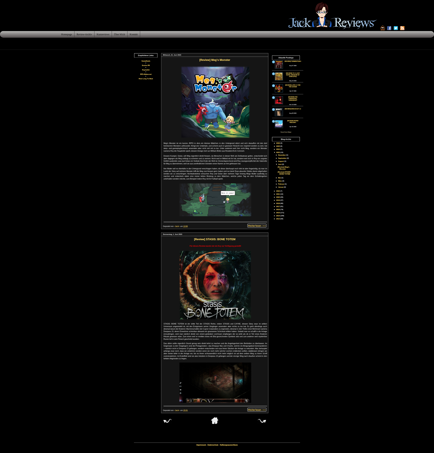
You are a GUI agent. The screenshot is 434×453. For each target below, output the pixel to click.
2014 (278, 216)
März (280, 181)
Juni (280, 164)
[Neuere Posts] (167, 423)
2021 (278, 194)
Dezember (282, 155)
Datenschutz (213, 445)
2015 (278, 213)
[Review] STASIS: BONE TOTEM (214, 239)
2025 (278, 146)
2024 (278, 149)
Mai (279, 178)
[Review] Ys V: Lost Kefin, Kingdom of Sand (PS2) (293, 74)
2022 (278, 191)
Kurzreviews (103, 34)
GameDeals (146, 61)
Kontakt (134, 34)
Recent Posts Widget (286, 132)
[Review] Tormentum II (293, 61)
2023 (278, 152)
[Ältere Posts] (262, 423)
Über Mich (119, 34)
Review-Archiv (84, 34)
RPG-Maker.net (146, 74)
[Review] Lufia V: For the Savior (292, 85)
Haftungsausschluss (229, 445)
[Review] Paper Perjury (292, 121)
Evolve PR (146, 65)
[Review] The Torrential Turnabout (292, 98)
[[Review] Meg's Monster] (257, 225)
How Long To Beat (146, 79)
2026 (278, 143)
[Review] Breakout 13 (293, 109)
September (282, 158)
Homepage (66, 34)
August (281, 161)
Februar (281, 184)
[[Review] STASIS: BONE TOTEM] (257, 409)
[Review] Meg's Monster (214, 59)
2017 (278, 206)
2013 (278, 219)
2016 (278, 209)
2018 (278, 203)
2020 (278, 197)
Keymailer (146, 70)
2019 (278, 200)
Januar (281, 187)
